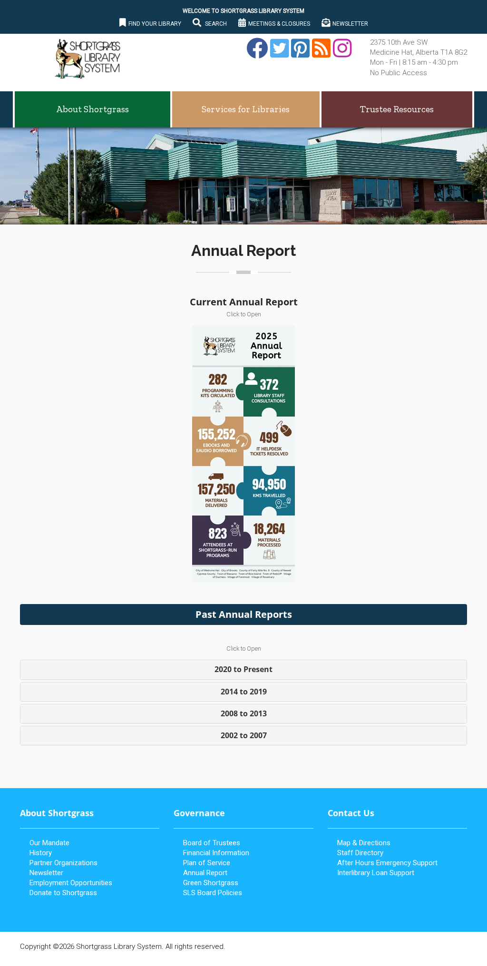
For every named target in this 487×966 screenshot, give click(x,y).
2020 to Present (243, 669)
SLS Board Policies (212, 892)
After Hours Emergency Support (387, 863)
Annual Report (205, 872)
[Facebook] (256, 53)
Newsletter (350, 23)
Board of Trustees (211, 843)
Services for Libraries (246, 109)
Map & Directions (363, 843)
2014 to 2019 (244, 691)
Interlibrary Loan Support (375, 872)
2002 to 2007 (244, 735)
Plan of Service (206, 863)
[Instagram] (341, 53)
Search (215, 23)
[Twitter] (278, 53)
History (40, 853)
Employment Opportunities (70, 882)
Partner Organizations (63, 863)
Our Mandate (49, 843)
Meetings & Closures (279, 23)
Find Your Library (154, 23)
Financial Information (216, 853)
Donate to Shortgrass (63, 892)
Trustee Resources (397, 109)
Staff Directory (360, 853)
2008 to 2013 (244, 713)
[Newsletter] (320, 53)
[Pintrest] (299, 53)
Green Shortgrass (210, 882)
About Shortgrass (92, 109)
